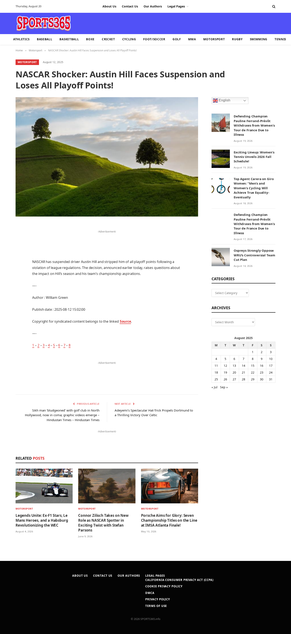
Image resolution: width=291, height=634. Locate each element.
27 (234, 379)
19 (225, 372)
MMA (192, 39)
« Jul (215, 387)
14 (243, 366)
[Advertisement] (170, 23)
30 (261, 379)
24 (270, 372)
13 (234, 366)
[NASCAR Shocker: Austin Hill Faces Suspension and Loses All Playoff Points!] (107, 157)
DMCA (149, 593)
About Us (109, 6)
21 (243, 372)
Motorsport (214, 39)
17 (270, 366)
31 (270, 379)
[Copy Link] (6, 346)
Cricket (108, 39)
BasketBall (69, 39)
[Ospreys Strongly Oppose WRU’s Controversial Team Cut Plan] (221, 257)
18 (216, 372)
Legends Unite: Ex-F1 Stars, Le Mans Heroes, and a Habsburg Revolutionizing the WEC (42, 520)
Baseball (44, 39)
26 (225, 379)
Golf (177, 39)
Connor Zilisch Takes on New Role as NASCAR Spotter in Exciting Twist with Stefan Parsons (103, 523)
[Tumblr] (6, 292)
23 (261, 372)
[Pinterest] (6, 270)
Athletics (21, 39)
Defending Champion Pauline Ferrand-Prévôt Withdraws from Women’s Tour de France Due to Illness (254, 125)
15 (252, 366)
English (224, 100)
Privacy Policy (157, 599)
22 (252, 372)
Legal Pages (176, 6)
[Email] (6, 281)
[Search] (273, 6)
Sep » (224, 387)
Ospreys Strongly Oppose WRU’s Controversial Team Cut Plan (254, 255)
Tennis (280, 39)
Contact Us (130, 6)
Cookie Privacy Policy (163, 586)
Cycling (129, 39)
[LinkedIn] (6, 259)
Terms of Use (156, 606)
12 (225, 366)
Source (125, 321)
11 (216, 366)
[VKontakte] (6, 313)
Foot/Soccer (154, 39)
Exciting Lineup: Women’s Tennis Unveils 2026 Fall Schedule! (254, 156)
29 (252, 379)
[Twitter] (6, 248)
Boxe (90, 39)
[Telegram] (6, 324)
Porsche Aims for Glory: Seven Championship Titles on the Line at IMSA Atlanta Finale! (169, 520)
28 (243, 379)
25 (216, 379)
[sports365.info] (44, 23)
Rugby (237, 39)
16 (261, 366)
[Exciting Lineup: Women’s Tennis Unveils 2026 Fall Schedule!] (221, 159)
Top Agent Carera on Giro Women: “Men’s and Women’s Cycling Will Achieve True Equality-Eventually (254, 188)
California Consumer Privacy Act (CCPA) (179, 580)
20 (234, 372)
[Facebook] (6, 237)
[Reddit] (6, 303)
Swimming (258, 39)
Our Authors (153, 6)
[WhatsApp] (6, 335)
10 (270, 359)
